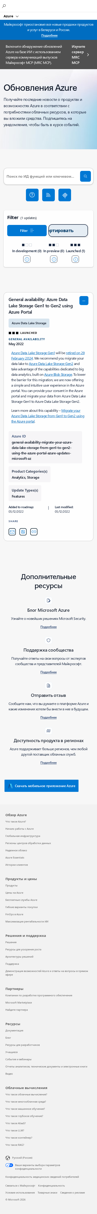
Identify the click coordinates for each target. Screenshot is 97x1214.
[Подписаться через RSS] (48, 195)
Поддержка (12, 963)
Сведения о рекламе (72, 1192)
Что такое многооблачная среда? (25, 1101)
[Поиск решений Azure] (4, 5)
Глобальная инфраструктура (22, 836)
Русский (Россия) (22, 1157)
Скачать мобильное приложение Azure (45, 786)
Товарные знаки (47, 1192)
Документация (14, 1030)
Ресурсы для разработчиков (22, 1044)
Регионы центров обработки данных (28, 843)
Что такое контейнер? (18, 1137)
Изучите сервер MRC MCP (78, 54)
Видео (9, 1073)
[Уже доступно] (75, 259)
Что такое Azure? (15, 821)
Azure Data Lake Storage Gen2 (51, 363)
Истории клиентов (16, 864)
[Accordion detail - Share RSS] (23, 531)
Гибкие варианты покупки (21, 907)
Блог (8, 1037)
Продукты (11, 885)
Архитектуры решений (19, 956)
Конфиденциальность (51, 1185)
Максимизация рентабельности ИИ (26, 921)
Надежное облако (16, 850)
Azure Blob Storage (58, 374)
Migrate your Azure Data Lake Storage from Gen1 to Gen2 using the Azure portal (47, 416)
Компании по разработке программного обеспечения (38, 995)
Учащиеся (11, 1052)
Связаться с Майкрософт (20, 1185)
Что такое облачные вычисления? (26, 1094)
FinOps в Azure (14, 914)
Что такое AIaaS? (15, 1123)
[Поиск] (85, 176)
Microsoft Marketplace (18, 1002)
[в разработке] (27, 259)
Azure (9, 16)
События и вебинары (18, 1059)
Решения (10, 942)
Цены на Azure (14, 892)
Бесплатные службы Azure (21, 899)
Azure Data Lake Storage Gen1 (33, 352)
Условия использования (20, 1192)
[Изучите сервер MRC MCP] (64, 195)
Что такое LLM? (14, 1130)
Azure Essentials (14, 857)
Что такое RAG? (14, 1144)
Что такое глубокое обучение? (24, 1116)
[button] (32, 195)
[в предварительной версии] (54, 259)
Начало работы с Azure (19, 828)
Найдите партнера (16, 1009)
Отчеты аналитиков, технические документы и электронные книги (46, 1066)
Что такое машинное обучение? (25, 1108)
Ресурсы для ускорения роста (23, 949)
